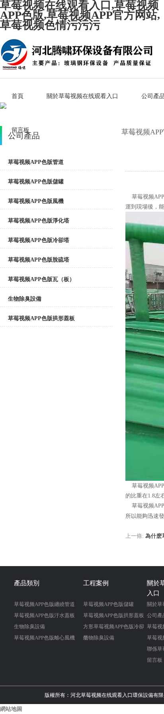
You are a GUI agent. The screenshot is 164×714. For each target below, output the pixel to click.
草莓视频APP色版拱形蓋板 (41, 318)
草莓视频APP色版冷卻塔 (38, 240)
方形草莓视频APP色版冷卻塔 (113, 628)
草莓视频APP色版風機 (36, 201)
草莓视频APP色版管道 (36, 162)
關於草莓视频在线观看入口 (82, 96)
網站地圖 (11, 709)
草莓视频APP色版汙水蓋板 (44, 615)
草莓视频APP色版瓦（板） (41, 279)
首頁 (17, 96)
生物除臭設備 (24, 299)
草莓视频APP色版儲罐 (36, 182)
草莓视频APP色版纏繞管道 (44, 604)
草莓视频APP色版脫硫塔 (38, 260)
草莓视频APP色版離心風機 (44, 638)
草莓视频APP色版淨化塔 (38, 221)
